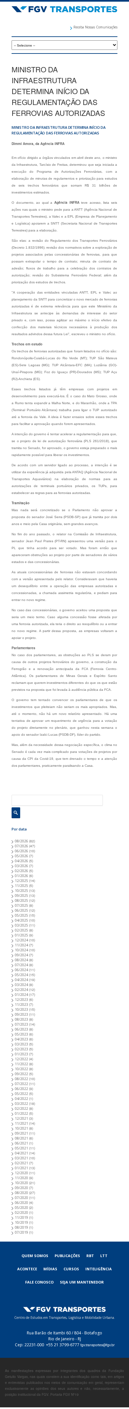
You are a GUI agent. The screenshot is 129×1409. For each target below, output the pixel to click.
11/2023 (21, 1004)
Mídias (50, 1268)
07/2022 (21, 1083)
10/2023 (21, 1009)
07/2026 (21, 846)
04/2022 (21, 1098)
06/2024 (21, 970)
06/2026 (21, 851)
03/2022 (21, 1103)
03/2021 (21, 1158)
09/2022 (21, 1074)
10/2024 (21, 950)
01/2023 (21, 1054)
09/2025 (21, 895)
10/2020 (21, 1182)
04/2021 (21, 1153)
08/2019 (21, 1227)
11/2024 (21, 945)
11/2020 (21, 1178)
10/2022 (21, 1069)
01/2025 (21, 935)
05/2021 (21, 1148)
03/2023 (21, 1044)
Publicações (67, 1255)
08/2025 (21, 900)
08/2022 (21, 1078)
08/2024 (21, 960)
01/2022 (21, 1113)
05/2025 (21, 915)
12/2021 (21, 1118)
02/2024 (21, 989)
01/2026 (21, 875)
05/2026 (21, 856)
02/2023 (21, 1049)
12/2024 (21, 940)
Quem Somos (35, 1255)
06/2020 (21, 1202)
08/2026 (21, 841)
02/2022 (21, 1108)
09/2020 (21, 1187)
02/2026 (21, 870)
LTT (104, 1255)
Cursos (71, 1268)
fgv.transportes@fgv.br (97, 1345)
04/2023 (21, 1039)
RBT (90, 1255)
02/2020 (21, 1212)
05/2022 (21, 1093)
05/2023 (21, 1034)
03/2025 (21, 925)
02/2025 (21, 930)
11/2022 (21, 1064)
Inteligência (98, 1268)
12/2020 (21, 1173)
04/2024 (21, 979)
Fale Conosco (39, 1282)
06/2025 (21, 910)
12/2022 (21, 1059)
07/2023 (21, 1024)
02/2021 (21, 1163)
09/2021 (21, 1133)
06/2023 (21, 1029)
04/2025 (21, 920)
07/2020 (21, 1197)
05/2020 (21, 1207)
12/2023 (21, 999)
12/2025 (21, 880)
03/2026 (21, 865)
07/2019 (21, 1232)
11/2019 (21, 1217)
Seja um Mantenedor (82, 1282)
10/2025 (21, 890)
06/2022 (21, 1088)
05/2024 (21, 974)
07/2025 (21, 905)
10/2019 (21, 1222)
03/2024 (21, 984)
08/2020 (21, 1192)
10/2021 (21, 1128)
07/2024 (21, 965)
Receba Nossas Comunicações (95, 27)
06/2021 (21, 1143)
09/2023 (21, 1014)
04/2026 (21, 861)
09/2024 (21, 955)
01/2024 (21, 994)
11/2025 (21, 885)
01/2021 (21, 1168)
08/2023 (21, 1019)
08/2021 (21, 1138)
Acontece (27, 1268)
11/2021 (21, 1123)
